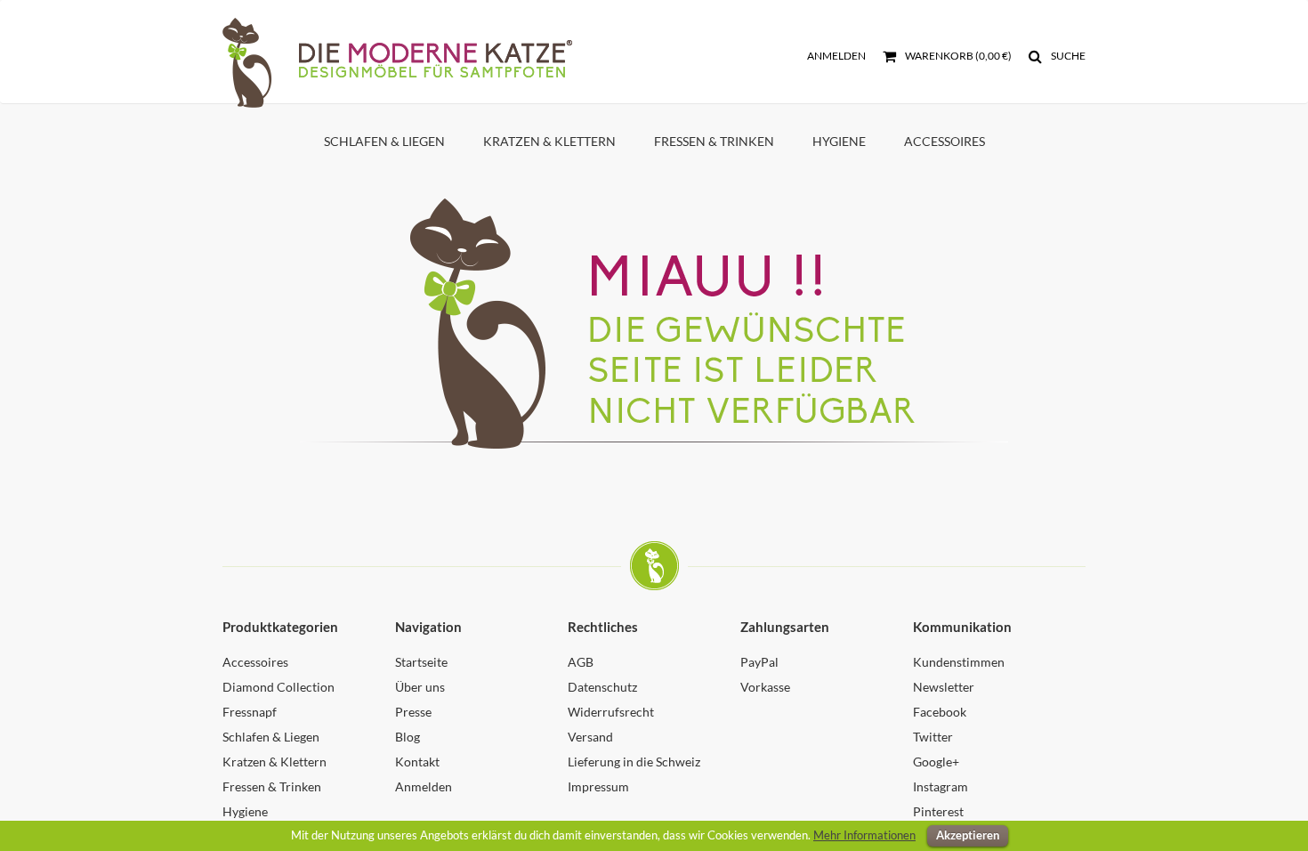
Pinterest (938, 811)
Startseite (421, 661)
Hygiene (839, 141)
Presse (413, 711)
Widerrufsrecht (611, 711)
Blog (407, 736)
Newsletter (943, 686)
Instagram (940, 786)
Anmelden (836, 55)
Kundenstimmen (959, 661)
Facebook (939, 711)
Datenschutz (602, 686)
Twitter (933, 736)
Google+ (936, 761)
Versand (590, 736)
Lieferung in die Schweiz (634, 761)
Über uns (420, 686)
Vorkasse (765, 686)
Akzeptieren (967, 835)
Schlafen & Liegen (384, 141)
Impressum (598, 786)
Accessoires (944, 141)
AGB (580, 661)
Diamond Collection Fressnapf (278, 699)
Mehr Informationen (864, 835)
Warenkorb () (957, 55)
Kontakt (417, 761)
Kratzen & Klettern (549, 141)
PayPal (759, 661)
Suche (1067, 55)
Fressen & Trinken (714, 141)
